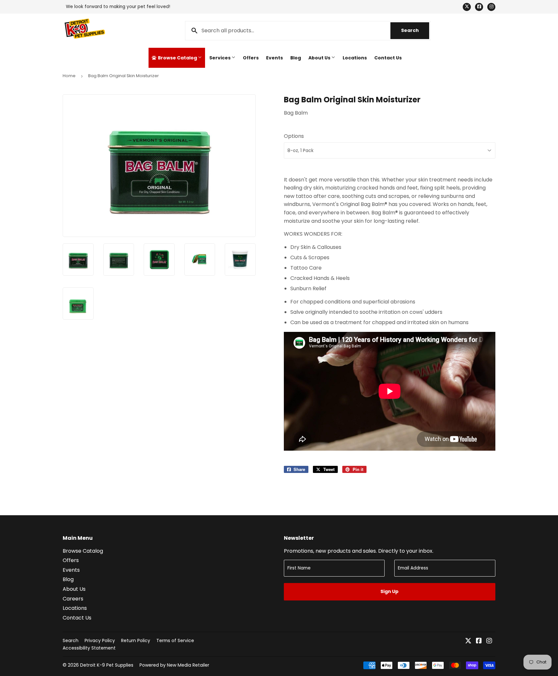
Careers (73, 598)
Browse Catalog (177, 58)
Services (220, 58)
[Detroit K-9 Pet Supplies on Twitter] (468, 641)
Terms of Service (175, 640)
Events (274, 58)
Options (294, 136)
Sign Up (389, 591)
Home (69, 76)
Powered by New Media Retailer (174, 665)
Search (415, 30)
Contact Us (388, 58)
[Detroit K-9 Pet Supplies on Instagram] (489, 641)
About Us (319, 58)
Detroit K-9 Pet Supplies (106, 665)
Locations (355, 58)
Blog (295, 58)
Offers (251, 58)
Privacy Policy (100, 640)
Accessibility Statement (89, 648)
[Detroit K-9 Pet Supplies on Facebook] (479, 641)
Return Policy (135, 640)
